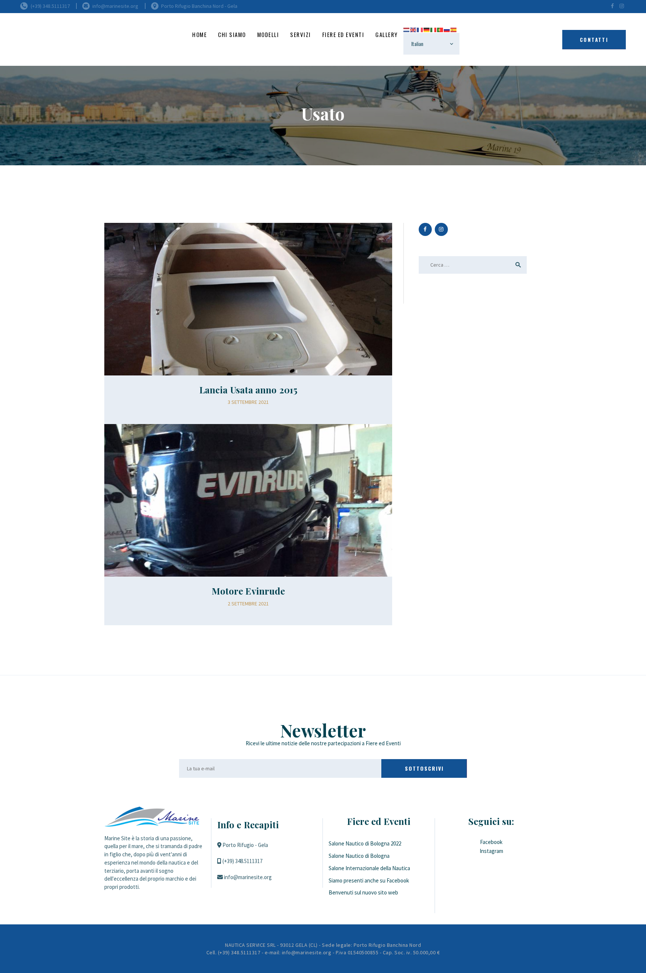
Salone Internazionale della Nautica (369, 868)
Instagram (491, 850)
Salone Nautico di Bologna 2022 (365, 843)
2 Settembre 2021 (248, 603)
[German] (427, 29)
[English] (413, 29)
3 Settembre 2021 (248, 402)
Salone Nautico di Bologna (359, 855)
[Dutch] (406, 29)
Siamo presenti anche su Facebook (369, 880)
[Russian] (447, 29)
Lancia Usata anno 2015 (248, 390)
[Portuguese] (440, 29)
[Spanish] (453, 29)
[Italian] (433, 29)
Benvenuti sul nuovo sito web (363, 892)
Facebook (491, 841)
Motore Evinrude (248, 591)
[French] (420, 29)
